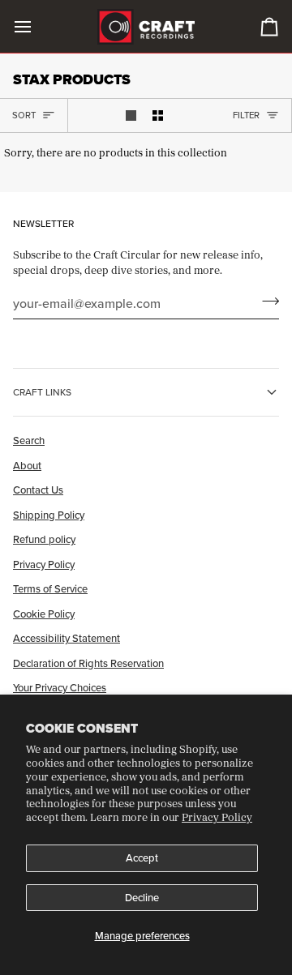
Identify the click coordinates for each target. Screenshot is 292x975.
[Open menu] (37, 26)
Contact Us (38, 489)
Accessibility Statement (66, 638)
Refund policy (44, 539)
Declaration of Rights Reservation (88, 663)
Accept (142, 857)
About (27, 465)
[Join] (265, 301)
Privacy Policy (217, 817)
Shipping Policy (48, 514)
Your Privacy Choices (59, 687)
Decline (142, 897)
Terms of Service (50, 588)
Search (29, 440)
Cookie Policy (44, 613)
